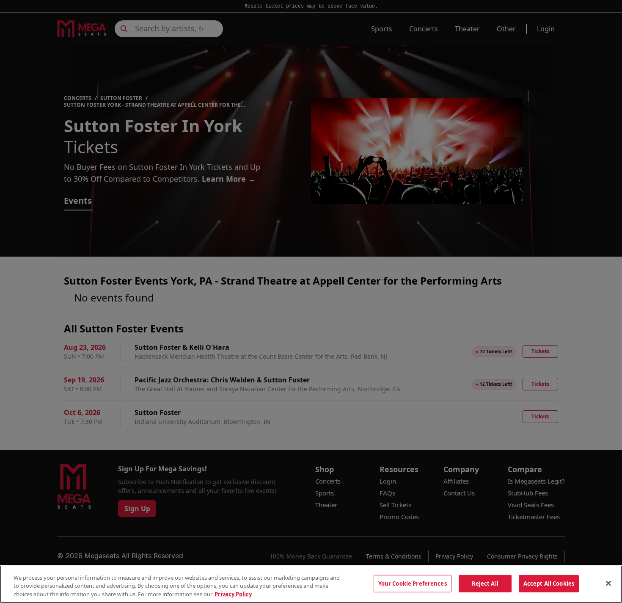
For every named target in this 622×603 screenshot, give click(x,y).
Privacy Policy (233, 594)
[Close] (608, 583)
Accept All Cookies (548, 583)
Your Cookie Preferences (412, 583)
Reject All (485, 583)
